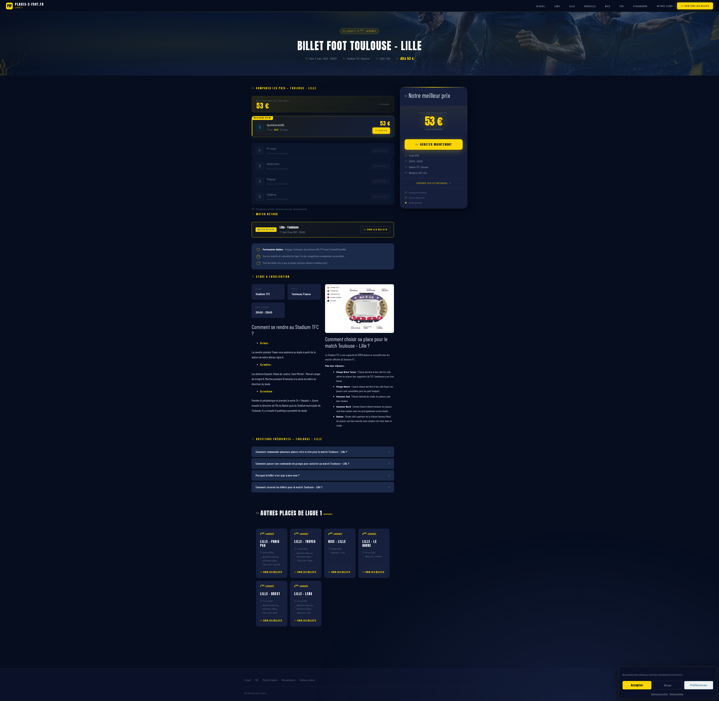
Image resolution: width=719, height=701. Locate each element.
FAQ (256, 680)
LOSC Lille (385, 58)
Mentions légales (676, 694)
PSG (622, 6)
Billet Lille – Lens (303, 612)
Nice (607, 6)
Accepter (637, 685)
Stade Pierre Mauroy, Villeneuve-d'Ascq (271, 558)
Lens (557, 6)
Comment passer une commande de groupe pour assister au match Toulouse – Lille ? (302, 463)
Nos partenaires (288, 680)
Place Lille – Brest (270, 612)
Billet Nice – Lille (338, 552)
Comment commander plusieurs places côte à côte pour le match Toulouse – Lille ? (301, 451)
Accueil (540, 6)
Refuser (667, 685)
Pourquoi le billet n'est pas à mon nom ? (277, 475)
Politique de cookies (659, 694)
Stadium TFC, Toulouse (358, 58)
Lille (572, 6)
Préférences (698, 685)
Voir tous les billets (697, 5)
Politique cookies (307, 680)
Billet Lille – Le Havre (373, 556)
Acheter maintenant (436, 144)
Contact (247, 680)
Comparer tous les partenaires (432, 183)
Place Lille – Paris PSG (271, 564)
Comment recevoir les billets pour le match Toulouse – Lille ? (289, 487)
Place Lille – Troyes (304, 560)
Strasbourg (640, 6)
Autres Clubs (665, 5)
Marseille (590, 6)
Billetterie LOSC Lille (418, 172)
